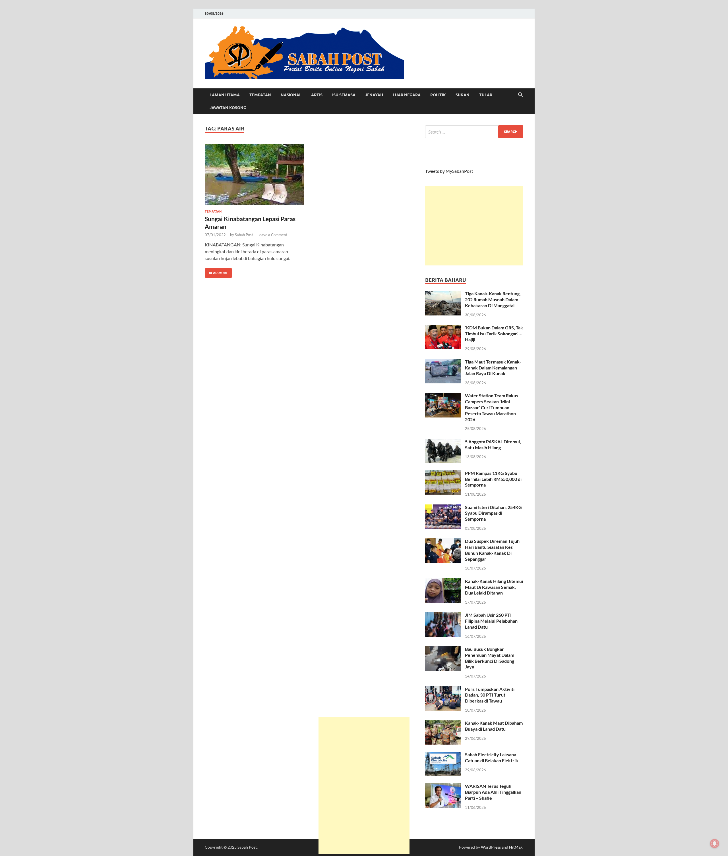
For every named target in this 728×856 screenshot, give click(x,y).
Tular (485, 95)
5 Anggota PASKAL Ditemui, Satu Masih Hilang (493, 444)
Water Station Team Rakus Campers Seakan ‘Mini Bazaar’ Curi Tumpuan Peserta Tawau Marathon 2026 (491, 407)
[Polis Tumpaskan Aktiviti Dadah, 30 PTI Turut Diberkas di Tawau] (443, 689)
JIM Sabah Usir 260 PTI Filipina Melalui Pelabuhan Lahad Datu (491, 620)
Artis (316, 95)
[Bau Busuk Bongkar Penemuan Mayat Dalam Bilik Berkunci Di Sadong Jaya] (443, 649)
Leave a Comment (272, 234)
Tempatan (260, 95)
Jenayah (374, 95)
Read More (216, 271)
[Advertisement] (474, 225)
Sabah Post (244, 234)
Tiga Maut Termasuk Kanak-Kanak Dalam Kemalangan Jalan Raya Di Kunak (493, 367)
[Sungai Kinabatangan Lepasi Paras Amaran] (254, 174)
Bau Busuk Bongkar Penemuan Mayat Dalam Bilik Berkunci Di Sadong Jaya (489, 657)
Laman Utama (225, 95)
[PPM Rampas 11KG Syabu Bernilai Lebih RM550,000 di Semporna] (443, 473)
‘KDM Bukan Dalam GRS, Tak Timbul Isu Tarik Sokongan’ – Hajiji (494, 333)
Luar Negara (407, 95)
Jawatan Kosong (228, 107)
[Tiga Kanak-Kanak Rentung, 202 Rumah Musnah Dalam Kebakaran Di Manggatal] (443, 294)
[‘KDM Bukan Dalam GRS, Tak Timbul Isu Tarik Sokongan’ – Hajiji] (443, 328)
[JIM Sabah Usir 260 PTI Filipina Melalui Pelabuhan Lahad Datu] (443, 615)
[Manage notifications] (714, 843)
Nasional (291, 95)
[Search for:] (474, 131)
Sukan (463, 95)
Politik (438, 95)
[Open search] (520, 94)
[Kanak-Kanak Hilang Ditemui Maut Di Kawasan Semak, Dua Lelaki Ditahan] (443, 581)
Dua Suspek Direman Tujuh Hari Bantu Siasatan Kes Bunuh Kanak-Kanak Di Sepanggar (492, 549)
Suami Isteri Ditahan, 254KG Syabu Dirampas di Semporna (493, 513)
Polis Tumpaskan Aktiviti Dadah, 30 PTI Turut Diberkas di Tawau (489, 695)
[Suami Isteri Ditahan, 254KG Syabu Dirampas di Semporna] (443, 507)
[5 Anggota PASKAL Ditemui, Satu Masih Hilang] (443, 442)
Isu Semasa (343, 95)
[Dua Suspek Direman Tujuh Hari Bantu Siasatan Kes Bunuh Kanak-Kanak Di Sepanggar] (443, 541)
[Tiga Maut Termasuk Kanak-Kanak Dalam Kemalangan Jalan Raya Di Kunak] (443, 362)
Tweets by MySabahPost (449, 171)
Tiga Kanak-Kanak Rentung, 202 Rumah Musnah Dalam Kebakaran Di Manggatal (493, 299)
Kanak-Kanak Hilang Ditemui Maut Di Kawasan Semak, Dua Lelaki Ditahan (494, 587)
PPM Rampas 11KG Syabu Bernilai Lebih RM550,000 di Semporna (493, 479)
